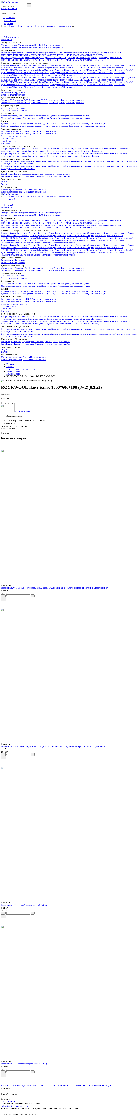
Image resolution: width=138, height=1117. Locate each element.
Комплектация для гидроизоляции (41, 53)
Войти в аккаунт (11, 37)
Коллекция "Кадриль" (65, 65)
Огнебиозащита (9, 141)
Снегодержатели (58, 72)
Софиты (40, 70)
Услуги (4, 181)
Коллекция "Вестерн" (27, 65)
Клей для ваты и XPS (58, 149)
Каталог (10, 366)
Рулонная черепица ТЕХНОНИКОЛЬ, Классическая (25, 72)
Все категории (7, 1085)
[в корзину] (3, 599)
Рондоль (54, 123)
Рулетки (53, 116)
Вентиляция (69, 75)
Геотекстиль (6, 39)
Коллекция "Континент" (75, 70)
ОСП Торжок (46, 100)
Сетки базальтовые (9, 138)
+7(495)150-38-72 (9, 8)
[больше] (33, 595)
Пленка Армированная (11, 189)
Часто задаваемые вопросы (74, 1085)
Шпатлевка (85, 151)
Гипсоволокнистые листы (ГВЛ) (16, 131)
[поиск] (29, 5)
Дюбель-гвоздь (8, 123)
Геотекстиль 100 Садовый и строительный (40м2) (24, 905)
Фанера (57, 100)
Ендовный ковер (9, 65)
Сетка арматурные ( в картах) (14, 136)
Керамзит (13, 149)
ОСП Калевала (16, 100)
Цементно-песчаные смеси (67, 151)
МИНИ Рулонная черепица (42, 68)
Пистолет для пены (32, 116)
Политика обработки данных (101, 1085)
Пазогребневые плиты (114, 149)
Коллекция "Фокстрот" (52, 75)
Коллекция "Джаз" (46, 65)
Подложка (109, 161)
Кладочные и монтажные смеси (32, 149)
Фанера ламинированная (72, 100)
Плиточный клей (19, 151)
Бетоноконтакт (8, 92)
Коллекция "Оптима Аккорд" (89, 65)
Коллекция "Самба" (124, 70)
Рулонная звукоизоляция (125, 161)
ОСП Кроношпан (32, 100)
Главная (10, 364)
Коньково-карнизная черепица (15, 68)
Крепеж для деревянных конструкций (32, 123)
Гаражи (17, 174)
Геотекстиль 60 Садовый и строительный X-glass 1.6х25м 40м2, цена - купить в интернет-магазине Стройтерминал (54, 746)
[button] (69, 1079)
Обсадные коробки (61, 174)
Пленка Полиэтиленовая (34, 189)
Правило (45, 116)
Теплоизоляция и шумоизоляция (21, 369)
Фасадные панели (9, 45)
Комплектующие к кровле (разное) (119, 65)
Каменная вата (58, 161)
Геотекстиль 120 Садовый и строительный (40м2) (24, 1064)
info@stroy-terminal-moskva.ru (14, 1106)
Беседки (10, 174)
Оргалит (5, 100)
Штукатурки (96, 151)
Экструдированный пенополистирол (18, 164)
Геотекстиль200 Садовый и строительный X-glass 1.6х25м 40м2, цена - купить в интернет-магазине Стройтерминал (54, 588)
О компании (50, 26)
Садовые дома (28, 174)
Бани (3, 174)
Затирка (4, 149)
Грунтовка (20, 92)
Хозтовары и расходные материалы (74, 116)
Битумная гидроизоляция (12, 53)
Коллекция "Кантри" (54, 70)
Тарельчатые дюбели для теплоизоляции (87, 123)
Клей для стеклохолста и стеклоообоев (86, 149)
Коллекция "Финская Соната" (27, 75)
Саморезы (63, 123)
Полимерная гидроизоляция (96, 53)
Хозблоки (39, 174)
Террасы (48, 174)
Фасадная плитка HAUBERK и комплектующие (40, 45)
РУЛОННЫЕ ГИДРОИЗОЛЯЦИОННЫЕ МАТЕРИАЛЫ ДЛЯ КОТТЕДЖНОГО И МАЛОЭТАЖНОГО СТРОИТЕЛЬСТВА (61, 54)
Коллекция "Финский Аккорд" (101, 72)
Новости (13, 26)
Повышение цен (64, 26)
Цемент (50, 151)
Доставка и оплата (26, 26)
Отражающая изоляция (93, 161)
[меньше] (3, 595)
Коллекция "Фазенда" (76, 72)
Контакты (39, 26)
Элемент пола (50, 131)
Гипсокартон (37, 131)
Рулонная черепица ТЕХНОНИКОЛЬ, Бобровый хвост (80, 68)
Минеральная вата (73, 161)
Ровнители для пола (37, 151)
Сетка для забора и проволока (15, 108)
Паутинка (5, 143)
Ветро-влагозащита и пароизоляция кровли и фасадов (26, 161)
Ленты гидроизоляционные (70, 53)
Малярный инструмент (11, 116)
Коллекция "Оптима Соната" (100, 70)
